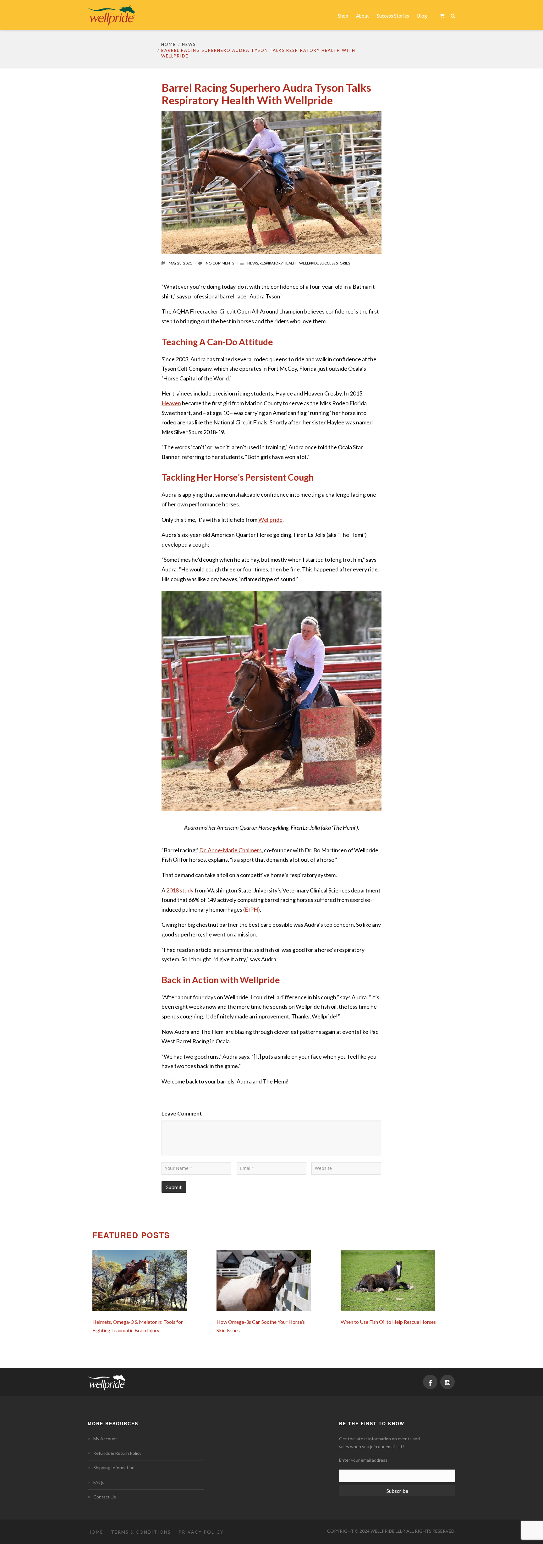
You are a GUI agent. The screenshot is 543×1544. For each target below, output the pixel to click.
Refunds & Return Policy (117, 1453)
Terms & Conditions (141, 1532)
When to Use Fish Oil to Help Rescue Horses (388, 1322)
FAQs (98, 1482)
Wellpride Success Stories (324, 263)
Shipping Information (113, 1467)
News (189, 44)
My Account (105, 1438)
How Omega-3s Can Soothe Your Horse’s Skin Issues (261, 1326)
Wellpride (270, 519)
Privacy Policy (201, 1532)
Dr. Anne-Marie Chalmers (230, 850)
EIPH (251, 909)
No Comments (220, 263)
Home (168, 44)
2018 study (180, 890)
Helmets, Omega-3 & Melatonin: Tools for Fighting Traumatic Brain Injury (137, 1326)
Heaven (171, 403)
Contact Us (104, 1496)
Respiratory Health (279, 263)
